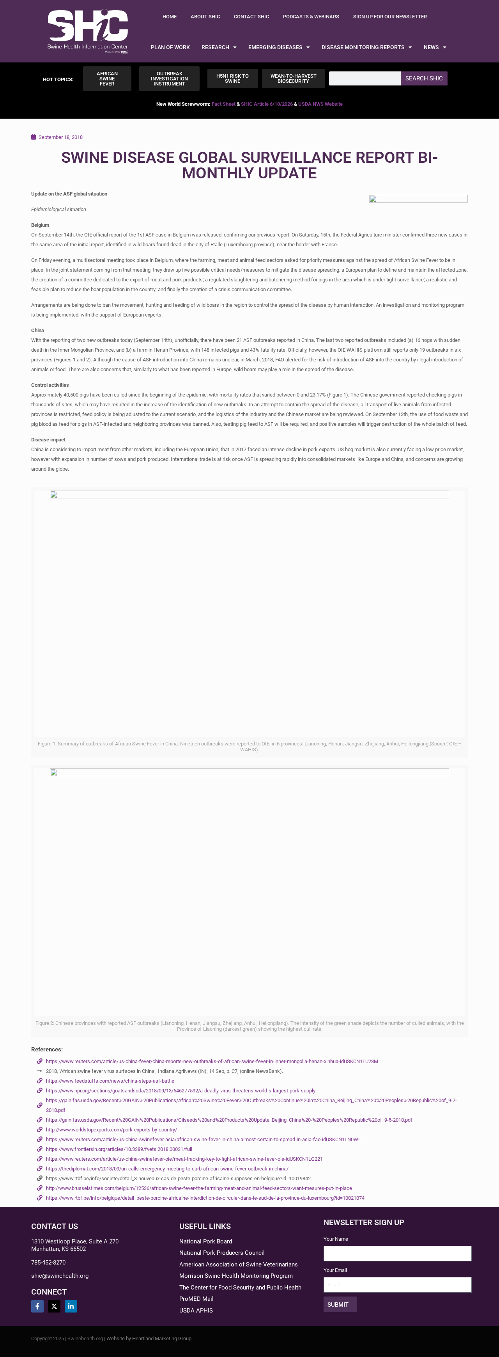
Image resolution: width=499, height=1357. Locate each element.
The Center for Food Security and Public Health (240, 1287)
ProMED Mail (196, 1298)
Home (170, 17)
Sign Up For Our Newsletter (390, 17)
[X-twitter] (54, 1306)
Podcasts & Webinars (311, 17)
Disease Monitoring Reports (363, 47)
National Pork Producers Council (222, 1252)
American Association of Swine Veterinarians (238, 1264)
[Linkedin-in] (71, 1306)
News (431, 47)
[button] (58, 79)
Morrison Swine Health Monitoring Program (236, 1275)
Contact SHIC (251, 17)
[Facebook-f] (37, 1306)
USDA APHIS (196, 1310)
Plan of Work (170, 47)
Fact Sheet (223, 104)
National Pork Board (205, 1241)
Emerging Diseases (275, 47)
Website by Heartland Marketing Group (148, 1338)
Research (215, 47)
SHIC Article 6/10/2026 (267, 104)
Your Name (336, 1239)
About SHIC (205, 17)
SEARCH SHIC (424, 78)
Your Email (335, 1270)
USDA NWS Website (320, 104)
